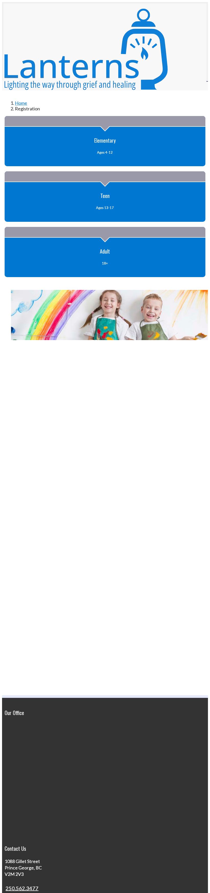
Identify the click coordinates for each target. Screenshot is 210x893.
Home (21, 103)
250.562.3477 (22, 888)
